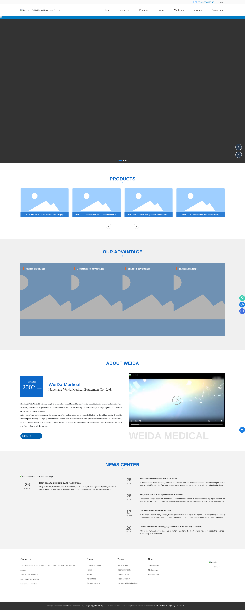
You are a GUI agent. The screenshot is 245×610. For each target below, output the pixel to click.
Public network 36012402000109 (156, 606)
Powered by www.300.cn (116, 606)
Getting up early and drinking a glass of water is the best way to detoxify (171, 527)
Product (121, 559)
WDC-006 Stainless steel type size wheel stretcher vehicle (148, 216)
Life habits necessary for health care (155, 510)
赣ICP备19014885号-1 (96, 606)
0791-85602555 (206, 2)
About (90, 559)
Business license (137, 606)
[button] (120, 160)
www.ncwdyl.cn (31, 584)
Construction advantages (90, 268)
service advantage (35, 268)
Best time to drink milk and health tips (60, 483)
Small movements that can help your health (158, 478)
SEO (128, 606)
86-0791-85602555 (31, 575)
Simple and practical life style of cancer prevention (161, 494)
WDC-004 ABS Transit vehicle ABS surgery (45, 215)
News (150, 559)
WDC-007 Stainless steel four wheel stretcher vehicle (96, 216)
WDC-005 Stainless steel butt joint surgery (200, 215)
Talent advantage (188, 268)
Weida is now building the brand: (143, 265)
